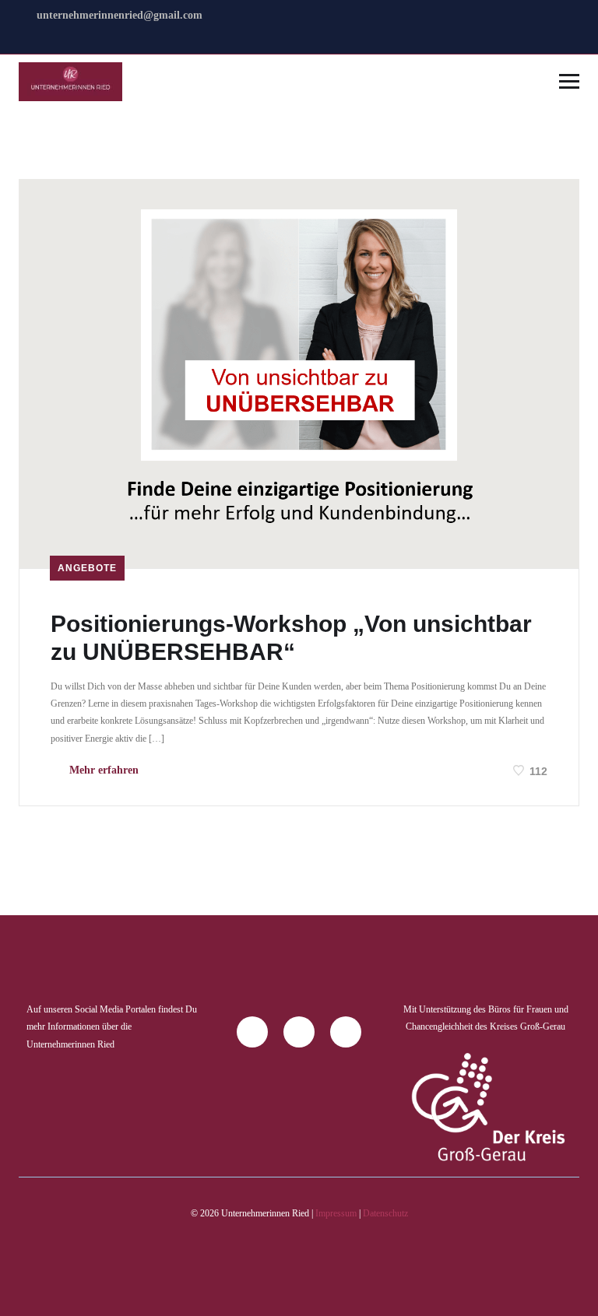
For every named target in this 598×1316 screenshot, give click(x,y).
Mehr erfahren (102, 770)
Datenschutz (385, 1213)
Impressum (336, 1213)
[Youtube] (345, 1032)
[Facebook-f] (252, 1032)
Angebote (87, 568)
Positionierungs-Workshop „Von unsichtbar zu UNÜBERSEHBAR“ (291, 638)
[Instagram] (299, 1032)
